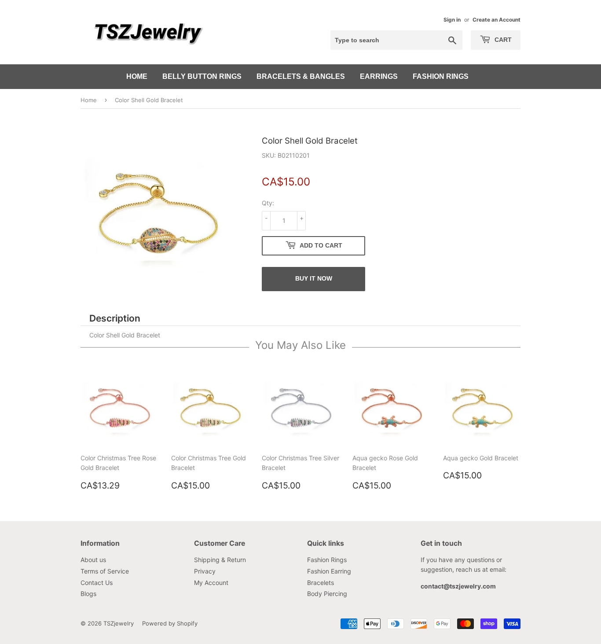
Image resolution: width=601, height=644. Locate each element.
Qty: (268, 203)
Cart (502, 39)
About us (93, 559)
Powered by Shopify (170, 623)
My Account (211, 582)
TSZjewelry (118, 623)
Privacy (205, 571)
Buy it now (313, 278)
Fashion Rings (441, 76)
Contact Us (97, 582)
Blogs (88, 593)
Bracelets (320, 582)
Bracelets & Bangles (301, 76)
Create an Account (496, 19)
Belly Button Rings (202, 76)
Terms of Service (105, 571)
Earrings (379, 76)
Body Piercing (327, 593)
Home (136, 76)
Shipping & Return (220, 559)
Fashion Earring (329, 571)
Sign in (452, 19)
